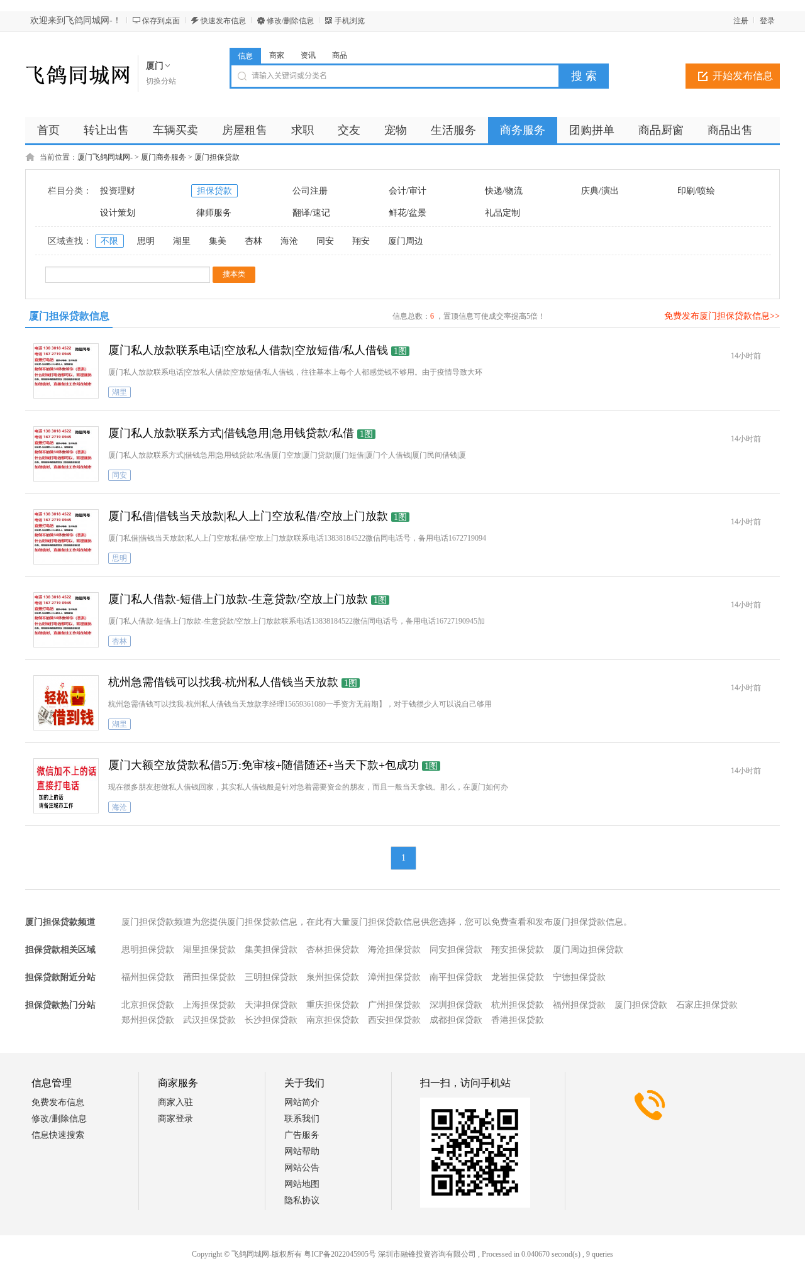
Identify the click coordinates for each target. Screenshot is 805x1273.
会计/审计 (407, 191)
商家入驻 (175, 1102)
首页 (48, 130)
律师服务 (213, 213)
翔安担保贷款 (517, 949)
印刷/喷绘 (696, 191)
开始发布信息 (743, 75)
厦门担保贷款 (217, 157)
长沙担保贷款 (271, 1020)
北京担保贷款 (147, 1005)
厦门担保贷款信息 (69, 316)
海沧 (289, 241)
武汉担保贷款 (209, 1020)
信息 (245, 56)
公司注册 (310, 191)
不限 (109, 241)
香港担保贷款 (517, 1020)
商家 (276, 55)
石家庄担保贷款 (707, 1005)
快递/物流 (504, 191)
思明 (146, 241)
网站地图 (301, 1184)
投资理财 (117, 191)
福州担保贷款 (147, 977)
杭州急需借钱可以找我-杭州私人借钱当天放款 (223, 682)
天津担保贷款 (271, 1005)
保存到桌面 (161, 20)
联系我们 (301, 1118)
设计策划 (117, 213)
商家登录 (175, 1118)
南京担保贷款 (332, 1020)
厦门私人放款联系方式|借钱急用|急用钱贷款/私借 (231, 433)
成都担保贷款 (456, 1020)
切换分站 (161, 81)
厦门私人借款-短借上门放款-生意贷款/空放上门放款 (238, 599)
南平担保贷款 (456, 977)
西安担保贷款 (394, 1020)
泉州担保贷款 (332, 977)
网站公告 (301, 1167)
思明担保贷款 (147, 949)
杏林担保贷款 (332, 949)
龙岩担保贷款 (517, 977)
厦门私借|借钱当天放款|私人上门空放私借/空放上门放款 (248, 516)
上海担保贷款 (209, 1005)
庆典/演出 (600, 191)
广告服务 (301, 1135)
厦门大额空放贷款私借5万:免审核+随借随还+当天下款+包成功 (263, 765)
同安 (325, 241)
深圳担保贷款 (456, 1005)
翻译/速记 (311, 213)
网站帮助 (301, 1151)
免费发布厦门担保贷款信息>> (722, 316)
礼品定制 (502, 213)
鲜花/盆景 (407, 213)
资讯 (308, 55)
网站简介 (301, 1102)
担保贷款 (214, 191)
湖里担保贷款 (209, 949)
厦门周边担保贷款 (588, 949)
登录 (767, 20)
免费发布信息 (57, 1102)
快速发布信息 (223, 20)
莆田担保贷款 (209, 977)
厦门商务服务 (163, 157)
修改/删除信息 (290, 20)
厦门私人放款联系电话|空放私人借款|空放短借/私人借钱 (248, 350)
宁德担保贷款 (579, 977)
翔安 (361, 241)
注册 (740, 20)
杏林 (253, 241)
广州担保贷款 (394, 1005)
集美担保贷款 (271, 949)
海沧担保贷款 (394, 949)
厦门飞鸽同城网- (105, 157)
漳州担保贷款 (394, 977)
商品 (339, 55)
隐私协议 (301, 1200)
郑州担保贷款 (147, 1020)
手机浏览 (350, 20)
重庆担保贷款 (332, 1005)
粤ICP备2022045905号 (340, 1254)
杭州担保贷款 (517, 1005)
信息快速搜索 (57, 1135)
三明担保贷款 (271, 977)
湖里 (182, 241)
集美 (217, 241)
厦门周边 (405, 241)
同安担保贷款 (456, 949)
